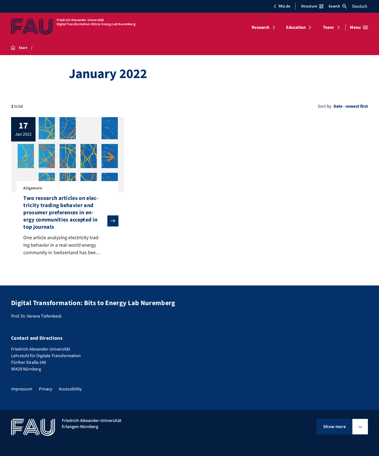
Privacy (45, 389)
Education (296, 27)
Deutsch (359, 6)
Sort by (324, 106)
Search (334, 6)
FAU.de (284, 6)
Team (328, 27)
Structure (309, 6)
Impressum (21, 389)
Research (260, 27)
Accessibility (70, 389)
